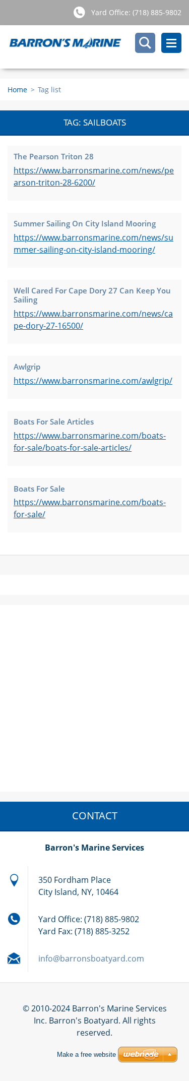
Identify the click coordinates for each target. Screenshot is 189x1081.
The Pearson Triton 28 (54, 156)
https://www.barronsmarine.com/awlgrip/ (93, 380)
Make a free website (86, 1054)
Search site (145, 43)
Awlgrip (27, 367)
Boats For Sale (39, 489)
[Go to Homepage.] (98, 47)
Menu (171, 43)
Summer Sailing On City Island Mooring (85, 223)
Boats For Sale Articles (54, 421)
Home (17, 89)
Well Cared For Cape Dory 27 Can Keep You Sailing (92, 295)
